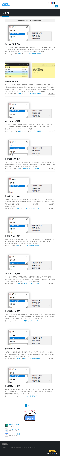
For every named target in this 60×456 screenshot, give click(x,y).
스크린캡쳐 (26, 54)
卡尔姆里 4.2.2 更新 (12, 311)
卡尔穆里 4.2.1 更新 (12, 348)
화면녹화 (34, 54)
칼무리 (30, 54)
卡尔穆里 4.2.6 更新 (12, 159)
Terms (31, 447)
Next (33, 405)
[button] (57, 3)
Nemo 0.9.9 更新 (11, 81)
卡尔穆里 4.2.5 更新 (12, 196)
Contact (35, 447)
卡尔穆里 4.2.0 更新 (12, 386)
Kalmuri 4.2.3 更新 (12, 273)
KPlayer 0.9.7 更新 (14, 424)
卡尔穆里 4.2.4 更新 (12, 236)
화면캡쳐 (39, 54)
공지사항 (20, 54)
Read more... (51, 53)
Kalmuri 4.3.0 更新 (12, 44)
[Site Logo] (6, 4)
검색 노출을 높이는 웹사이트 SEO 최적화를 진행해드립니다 (30, 20)
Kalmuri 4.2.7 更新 (12, 121)
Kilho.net (12, 447)
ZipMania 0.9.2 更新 (14, 434)
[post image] (30, 32)
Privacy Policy (26, 447)
